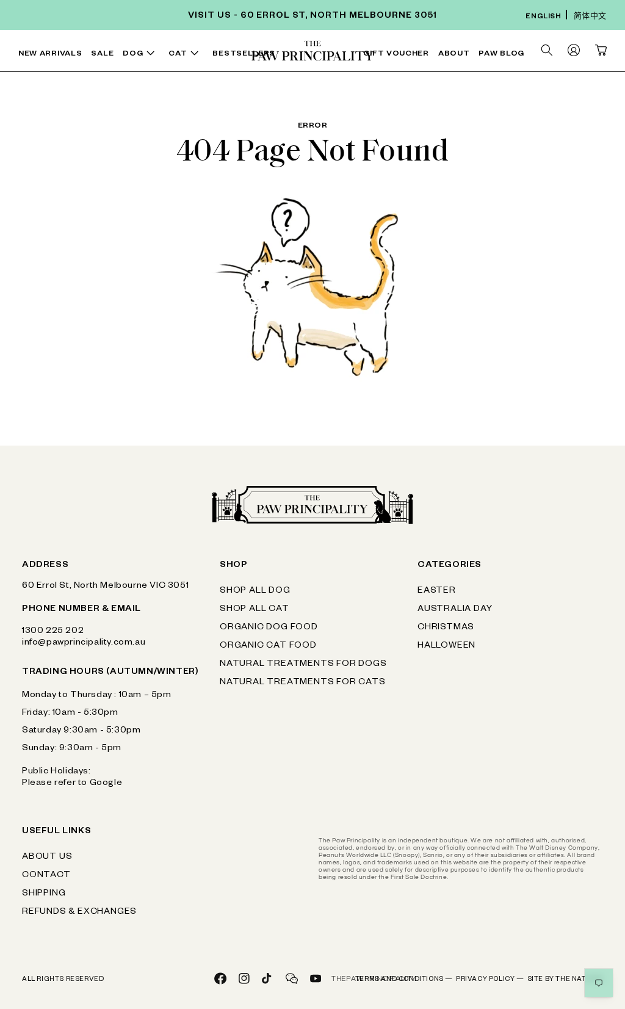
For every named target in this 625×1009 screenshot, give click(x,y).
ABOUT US (47, 858)
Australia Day (454, 610)
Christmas (445, 628)
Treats (197, 57)
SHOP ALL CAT (254, 610)
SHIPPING (43, 894)
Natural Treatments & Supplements (292, 67)
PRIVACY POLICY (490, 979)
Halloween (446, 646)
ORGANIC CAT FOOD (268, 646)
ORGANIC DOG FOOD (269, 628)
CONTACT (46, 876)
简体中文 (590, 17)
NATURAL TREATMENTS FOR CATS (303, 683)
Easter (436, 591)
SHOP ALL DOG (255, 591)
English (543, 17)
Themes (541, 57)
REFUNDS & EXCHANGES (79, 912)
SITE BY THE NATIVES (565, 979)
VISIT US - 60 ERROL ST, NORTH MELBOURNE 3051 (312, 16)
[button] (141, 54)
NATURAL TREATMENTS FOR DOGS (303, 665)
